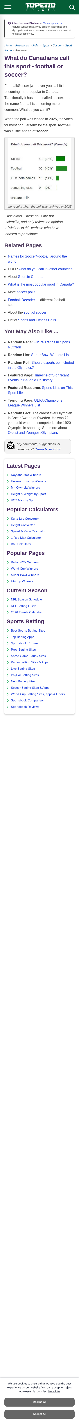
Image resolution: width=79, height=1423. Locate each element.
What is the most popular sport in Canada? (41, 284)
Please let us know (48, 449)
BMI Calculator (21, 544)
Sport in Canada (30, 277)
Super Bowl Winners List (50, 355)
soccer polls (26, 292)
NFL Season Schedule (26, 599)
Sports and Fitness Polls (37, 320)
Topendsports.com (53, 23)
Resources (22, 45)
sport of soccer (35, 312)
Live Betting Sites (23, 668)
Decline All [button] (39, 1402)
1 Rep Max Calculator (26, 537)
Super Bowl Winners (25, 575)
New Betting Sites (23, 681)
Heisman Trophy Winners (28, 481)
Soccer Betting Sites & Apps (30, 687)
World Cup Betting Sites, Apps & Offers (38, 694)
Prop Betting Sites (23, 649)
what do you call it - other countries (45, 269)
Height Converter (23, 525)
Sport (45, 45)
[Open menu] (7, 7)
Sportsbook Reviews (25, 706)
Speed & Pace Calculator (28, 531)
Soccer (57, 45)
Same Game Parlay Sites (28, 656)
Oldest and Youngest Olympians (33, 432)
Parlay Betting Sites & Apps (29, 662)
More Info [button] (54, 1391)
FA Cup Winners (22, 581)
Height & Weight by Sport (28, 494)
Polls (35, 45)
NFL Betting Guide (23, 606)
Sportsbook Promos (24, 643)
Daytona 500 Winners (26, 475)
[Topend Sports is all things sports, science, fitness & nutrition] (40, 7)
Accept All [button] (39, 1414)
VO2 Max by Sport (23, 500)
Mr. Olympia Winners (25, 487)
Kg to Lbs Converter (25, 518)
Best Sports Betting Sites (28, 630)
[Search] (72, 7)
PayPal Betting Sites (25, 675)
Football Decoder (21, 300)
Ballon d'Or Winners (25, 562)
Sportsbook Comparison (28, 700)
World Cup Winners (24, 568)
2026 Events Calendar (26, 612)
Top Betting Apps (22, 637)
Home (8, 45)
